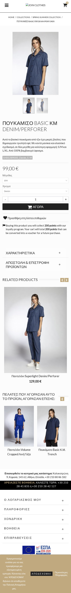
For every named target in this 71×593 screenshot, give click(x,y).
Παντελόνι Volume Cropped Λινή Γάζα (19, 452)
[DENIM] (29, 105)
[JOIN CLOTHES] (35, 4)
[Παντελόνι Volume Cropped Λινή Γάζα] (19, 426)
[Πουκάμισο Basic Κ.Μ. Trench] (52, 426)
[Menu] (6, 4)
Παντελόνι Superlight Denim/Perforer (35, 376)
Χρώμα (6, 186)
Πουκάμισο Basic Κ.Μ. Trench (52, 452)
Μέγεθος (7, 175)
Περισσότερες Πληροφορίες (61, 573)
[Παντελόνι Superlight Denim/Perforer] (35, 330)
